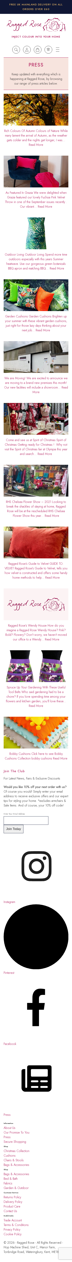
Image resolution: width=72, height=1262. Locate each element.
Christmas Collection (16, 1151)
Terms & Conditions (16, 1225)
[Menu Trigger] (57, 50)
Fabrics (8, 1183)
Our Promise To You (16, 1132)
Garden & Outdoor (16, 1188)
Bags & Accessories (16, 1165)
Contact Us (10, 1211)
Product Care (12, 1206)
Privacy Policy (12, 1229)
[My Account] (27, 50)
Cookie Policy (13, 1234)
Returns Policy (12, 1197)
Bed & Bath (11, 1178)
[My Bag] (37, 50)
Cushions (10, 1155)
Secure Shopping (15, 1141)
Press (7, 1137)
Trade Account (13, 1220)
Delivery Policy (13, 1202)
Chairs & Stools (14, 1160)
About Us (9, 1128)
